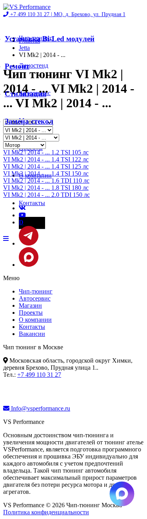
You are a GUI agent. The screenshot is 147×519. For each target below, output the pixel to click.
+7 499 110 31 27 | (67, 14)
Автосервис (35, 298)
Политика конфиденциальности (46, 512)
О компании (35, 319)
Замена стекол (29, 121)
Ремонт (17, 66)
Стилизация (25, 94)
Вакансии (32, 333)
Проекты (31, 312)
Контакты (32, 203)
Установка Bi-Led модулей (49, 39)
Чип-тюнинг (36, 291)
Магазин (30, 305)
